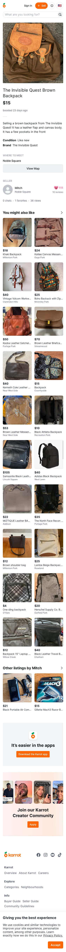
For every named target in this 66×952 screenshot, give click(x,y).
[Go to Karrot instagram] (45, 855)
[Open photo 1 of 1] (33, 53)
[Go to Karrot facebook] (38, 855)
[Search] (60, 14)
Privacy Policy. (53, 935)
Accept (55, 945)
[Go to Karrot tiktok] (60, 855)
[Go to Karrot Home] (12, 855)
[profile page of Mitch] (8, 190)
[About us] (52, 5)
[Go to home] (4, 5)
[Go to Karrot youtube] (53, 855)
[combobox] (30, 14)
